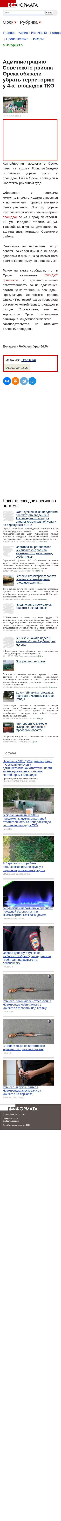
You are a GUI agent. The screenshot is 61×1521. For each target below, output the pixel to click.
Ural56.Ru (28, 360)
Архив (23, 33)
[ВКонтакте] (7, 381)
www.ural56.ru (15, 116)
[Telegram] (24, 381)
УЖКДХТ (51, 275)
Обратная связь (10, 1118)
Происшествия (17, 39)
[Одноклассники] (15, 381)
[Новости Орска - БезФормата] (19, 4)
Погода (55, 33)
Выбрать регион (11, 1121)
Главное (9, 33)
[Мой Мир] (32, 381)
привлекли (10, 280)
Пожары (38, 39)
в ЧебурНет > (13, 45)
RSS (28, 1125)
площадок (10, 217)
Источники (39, 33)
